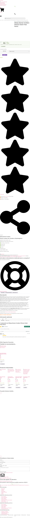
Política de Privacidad (9, 472)
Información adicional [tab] (9, 292)
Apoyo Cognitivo (3, 498)
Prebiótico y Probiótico (4, 511)
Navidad (2, 490)
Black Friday (3, 488)
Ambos (6, 465)
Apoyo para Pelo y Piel (4, 501)
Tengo (1, 464)
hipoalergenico (9, 256)
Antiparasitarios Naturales (5, 512)
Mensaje (1, 466)
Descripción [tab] (2, 292)
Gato (3, 465)
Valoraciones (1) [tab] (15, 292)
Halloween (2, 489)
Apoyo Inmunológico (4, 497)
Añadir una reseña (27, 326)
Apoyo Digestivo (3, 496)
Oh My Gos (1, 0)
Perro (1, 465)
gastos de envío (6, 196)
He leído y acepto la (6, 472)
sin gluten (14, 256)
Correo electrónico (2, 462)
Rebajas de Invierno (4, 492)
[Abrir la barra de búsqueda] (15, 6)
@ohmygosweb (9, 314)
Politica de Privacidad (3, 471)
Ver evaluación (3, 46)
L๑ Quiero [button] (9, 387)
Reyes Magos (3, 491)
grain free (5, 256)
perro (12, 256)
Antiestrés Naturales (4, 513)
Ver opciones (2, 387)
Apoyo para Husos (4, 499)
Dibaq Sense (1, 256)
